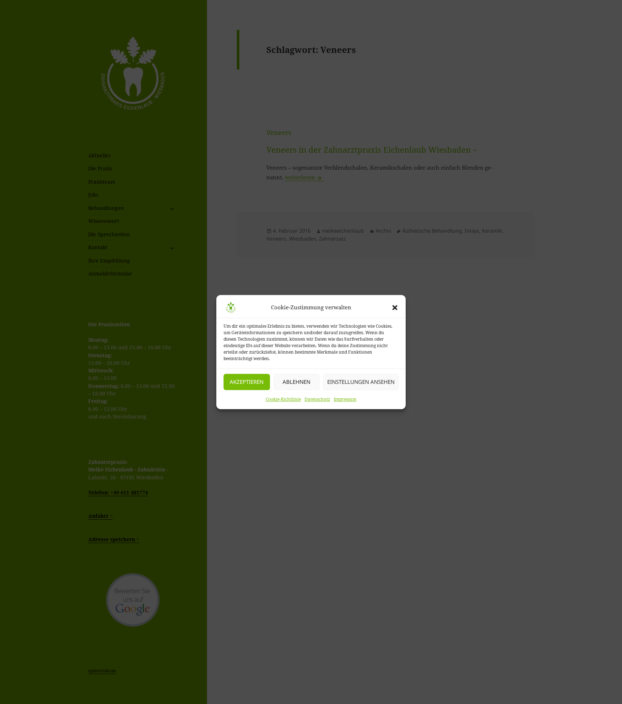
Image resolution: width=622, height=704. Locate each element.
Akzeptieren (246, 381)
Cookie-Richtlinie (283, 399)
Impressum (345, 399)
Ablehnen (296, 381)
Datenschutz (317, 399)
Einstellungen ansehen (361, 381)
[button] (394, 307)
